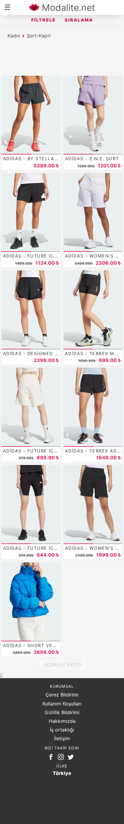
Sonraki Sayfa (63, 665)
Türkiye (62, 773)
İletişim (62, 738)
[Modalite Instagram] (62, 758)
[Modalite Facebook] (52, 758)
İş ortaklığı (62, 730)
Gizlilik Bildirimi (62, 712)
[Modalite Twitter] (72, 758)
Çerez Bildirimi (62, 695)
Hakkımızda (62, 721)
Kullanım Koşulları (62, 704)
